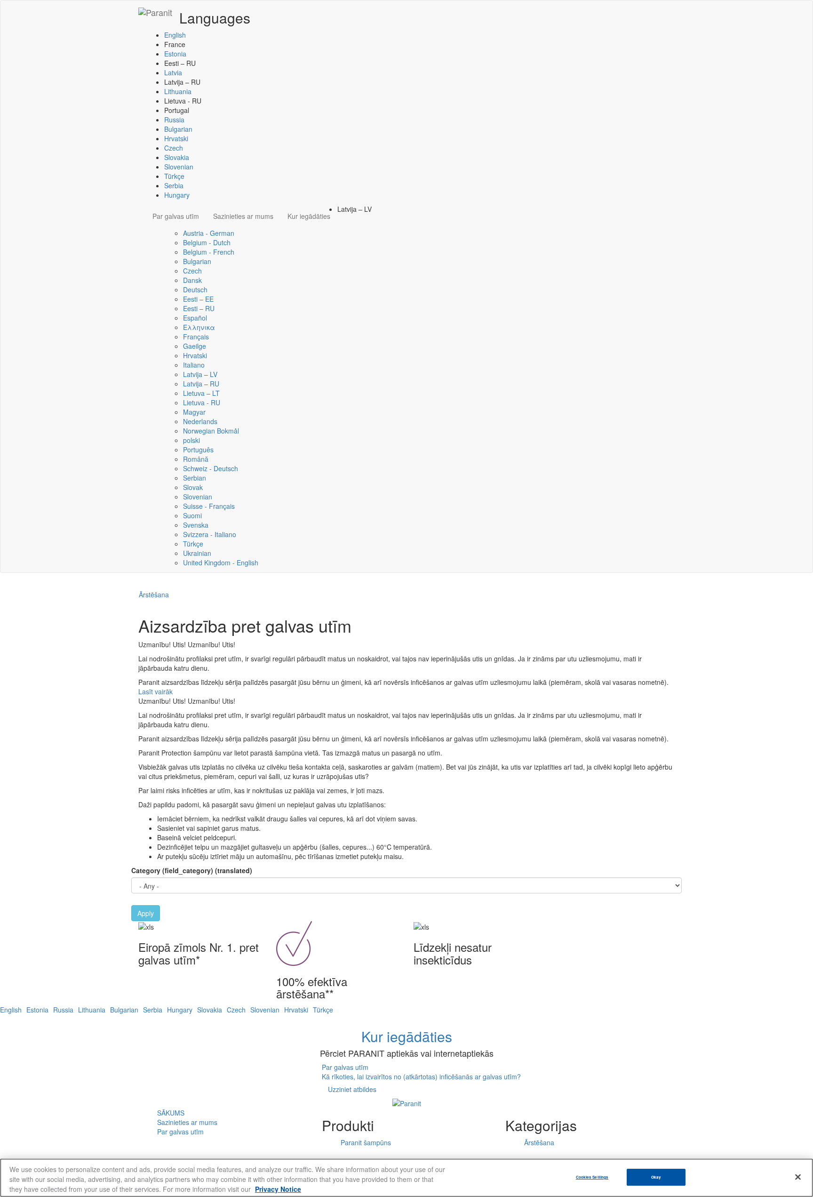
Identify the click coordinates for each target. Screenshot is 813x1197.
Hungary (177, 195)
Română (195, 459)
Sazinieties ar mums (243, 216)
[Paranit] (406, 1102)
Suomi (192, 515)
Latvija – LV (200, 374)
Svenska (195, 525)
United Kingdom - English (220, 562)
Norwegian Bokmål (211, 430)
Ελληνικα (199, 327)
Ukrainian (197, 553)
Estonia (175, 53)
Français (196, 336)
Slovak (193, 487)
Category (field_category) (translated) (191, 870)
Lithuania (177, 91)
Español (195, 317)
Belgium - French (208, 252)
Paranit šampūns (366, 1142)
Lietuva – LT (201, 393)
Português (198, 449)
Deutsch (195, 289)
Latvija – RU (201, 383)
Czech (173, 148)
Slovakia (176, 157)
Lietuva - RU (201, 402)
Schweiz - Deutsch (210, 468)
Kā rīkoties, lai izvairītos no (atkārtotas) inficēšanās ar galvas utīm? (421, 1076)
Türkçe (174, 176)
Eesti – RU (199, 308)
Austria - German (208, 233)
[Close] (798, 1177)
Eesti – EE (198, 299)
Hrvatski (176, 138)
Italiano (194, 365)
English (175, 35)
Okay (656, 1177)
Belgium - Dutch (207, 242)
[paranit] (155, 12)
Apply (145, 913)
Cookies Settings (592, 1177)
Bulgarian (178, 129)
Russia (174, 119)
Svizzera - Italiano (209, 534)
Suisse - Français (209, 506)
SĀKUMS (170, 1112)
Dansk (192, 280)
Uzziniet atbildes (352, 1089)
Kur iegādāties (308, 216)
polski (191, 440)
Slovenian (178, 166)
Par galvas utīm (175, 216)
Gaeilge (194, 346)
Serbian (194, 477)
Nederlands (200, 421)
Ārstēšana (154, 594)
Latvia (173, 72)
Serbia (173, 185)
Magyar (194, 412)
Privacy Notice (278, 1189)
